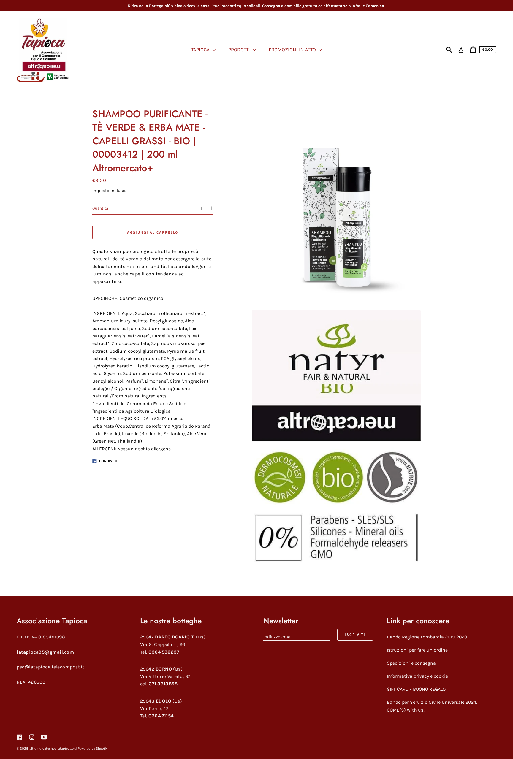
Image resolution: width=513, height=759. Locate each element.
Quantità (100, 208)
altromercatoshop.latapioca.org (53, 748)
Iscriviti (355, 635)
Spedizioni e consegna (411, 663)
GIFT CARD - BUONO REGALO (416, 689)
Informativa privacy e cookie (417, 676)
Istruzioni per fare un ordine (417, 650)
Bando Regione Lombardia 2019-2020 (427, 637)
